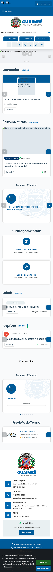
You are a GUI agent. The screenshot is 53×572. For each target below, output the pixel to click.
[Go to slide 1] (24, 61)
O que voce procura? (10, 32)
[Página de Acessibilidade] (41, 44)
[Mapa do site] (36, 44)
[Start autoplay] (24, 53)
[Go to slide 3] (28, 61)
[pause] (29, 53)
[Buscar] (49, 32)
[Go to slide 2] (26, 61)
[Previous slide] (3, 56)
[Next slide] (49, 56)
